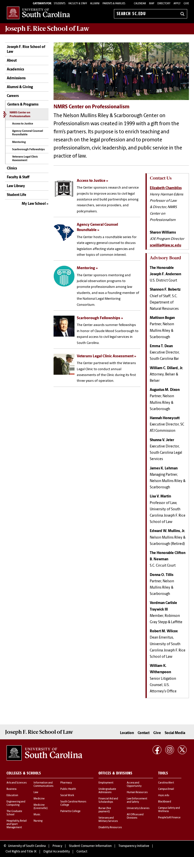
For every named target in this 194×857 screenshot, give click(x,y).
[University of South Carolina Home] (38, 12)
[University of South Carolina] (44, 753)
